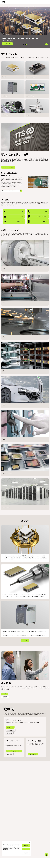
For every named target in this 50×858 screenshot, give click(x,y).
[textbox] (10, 191)
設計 (22, 211)
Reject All (26, 849)
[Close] (29, 842)
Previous (3, 44)
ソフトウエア (20, 221)
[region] (16, 848)
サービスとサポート (42, 216)
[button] (46, 854)
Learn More (6, 43)
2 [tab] (25, 44)
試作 (22, 216)
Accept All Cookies (26, 846)
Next (46, 44)
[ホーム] (3, 2)
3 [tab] (26, 44)
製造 (46, 211)
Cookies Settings (26, 852)
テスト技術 (44, 221)
